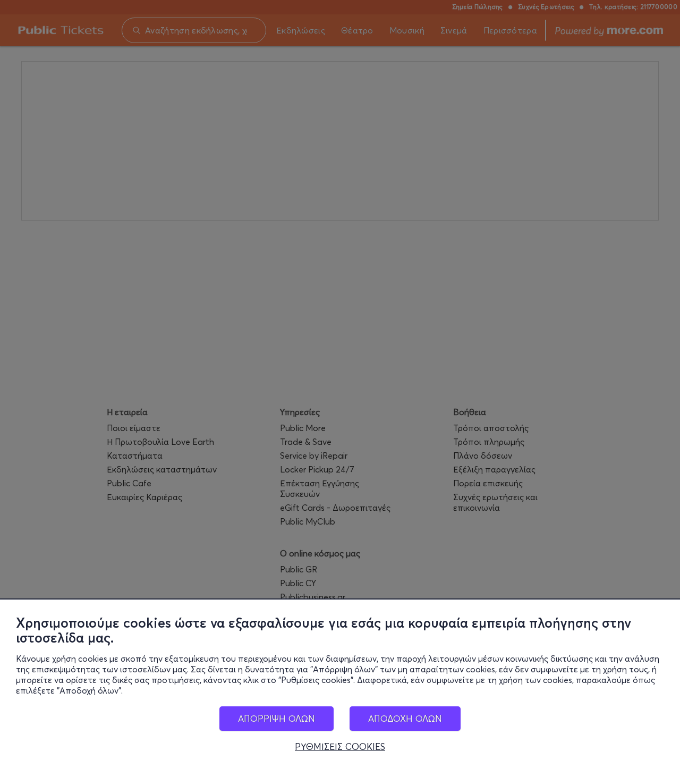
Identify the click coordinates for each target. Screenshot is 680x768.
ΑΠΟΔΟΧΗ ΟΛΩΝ (405, 718)
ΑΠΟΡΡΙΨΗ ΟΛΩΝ (276, 718)
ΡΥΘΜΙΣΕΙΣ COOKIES (340, 746)
